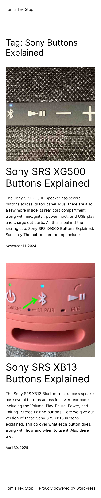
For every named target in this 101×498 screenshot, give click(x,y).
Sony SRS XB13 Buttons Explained (48, 373)
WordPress (85, 488)
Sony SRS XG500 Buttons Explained (48, 177)
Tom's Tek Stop (19, 9)
